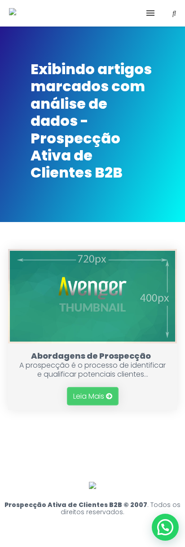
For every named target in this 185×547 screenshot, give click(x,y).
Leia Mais (89, 396)
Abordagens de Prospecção (91, 355)
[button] (165, 527)
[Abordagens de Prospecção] (92, 341)
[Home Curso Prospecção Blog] (92, 13)
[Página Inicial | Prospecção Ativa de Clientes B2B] (12, 12)
